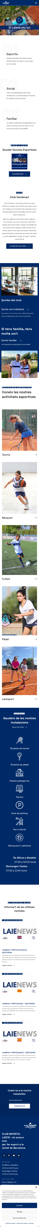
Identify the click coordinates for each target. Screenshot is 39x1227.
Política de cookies (10, 1223)
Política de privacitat (22, 1223)
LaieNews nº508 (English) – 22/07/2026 (18, 1052)
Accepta (19, 1205)
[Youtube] (14, 1155)
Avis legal (31, 1223)
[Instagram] (4, 1155)
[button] (36, 1187)
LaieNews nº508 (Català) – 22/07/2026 (18, 1003)
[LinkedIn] (19, 1155)
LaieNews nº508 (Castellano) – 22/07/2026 (15, 951)
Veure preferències (19, 1218)
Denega (19, 1212)
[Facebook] (9, 1155)
